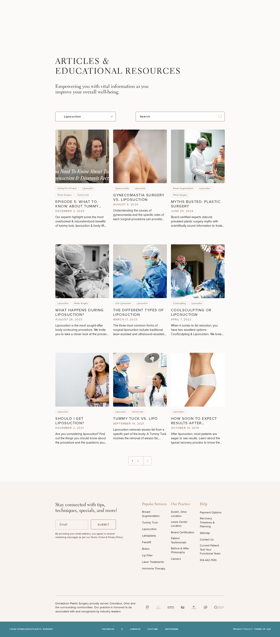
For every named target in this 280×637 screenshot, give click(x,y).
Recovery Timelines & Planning (207, 522)
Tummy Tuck (150, 522)
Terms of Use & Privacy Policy (107, 537)
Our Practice (180, 504)
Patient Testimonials (178, 540)
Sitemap (205, 533)
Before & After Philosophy (180, 550)
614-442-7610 (208, 560)
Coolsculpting (179, 303)
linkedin (135, 629)
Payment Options (211, 512)
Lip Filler (147, 555)
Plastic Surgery (64, 195)
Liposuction (87, 188)
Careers (176, 559)
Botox (145, 549)
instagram (171, 629)
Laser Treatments (153, 562)
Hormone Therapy (153, 568)
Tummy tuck (83, 195)
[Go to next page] (147, 460)
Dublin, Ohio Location (179, 514)
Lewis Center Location (179, 524)
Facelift (146, 542)
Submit (103, 524)
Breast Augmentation (183, 188)
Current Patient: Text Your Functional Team (210, 549)
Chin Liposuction (123, 303)
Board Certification (182, 532)
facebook (108, 629)
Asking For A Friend (67, 188)
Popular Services (154, 504)
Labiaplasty (149, 535)
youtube (152, 629)
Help (203, 504)
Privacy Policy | (243, 629)
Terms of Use (262, 629)
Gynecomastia (122, 188)
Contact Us (207, 539)
